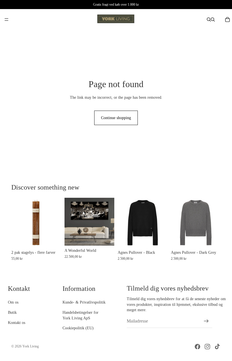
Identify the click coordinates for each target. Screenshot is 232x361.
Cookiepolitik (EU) (78, 328)
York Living (30, 346)
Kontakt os (16, 322)
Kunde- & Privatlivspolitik (84, 302)
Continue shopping (116, 118)
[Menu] (6, 19)
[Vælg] (52, 239)
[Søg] (209, 19)
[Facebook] (197, 346)
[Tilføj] (105, 237)
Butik (12, 312)
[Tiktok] (217, 346)
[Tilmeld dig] (206, 321)
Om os (13, 302)
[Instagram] (207, 346)
